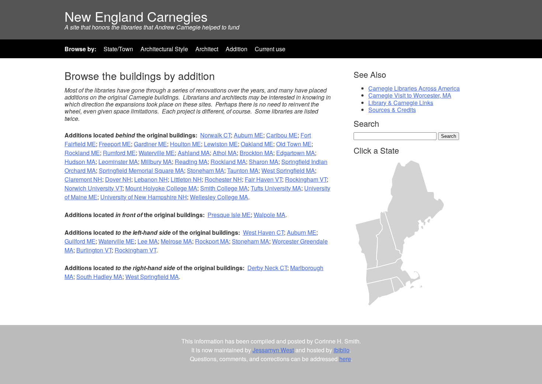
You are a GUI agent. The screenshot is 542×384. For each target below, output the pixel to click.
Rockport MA (212, 241)
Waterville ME (157, 153)
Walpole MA (269, 214)
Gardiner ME (150, 144)
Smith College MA (224, 188)
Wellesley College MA (219, 197)
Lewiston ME (221, 144)
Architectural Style (164, 49)
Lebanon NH (151, 179)
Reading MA (191, 161)
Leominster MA (118, 161)
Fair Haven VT (263, 179)
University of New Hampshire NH (143, 197)
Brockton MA (256, 153)
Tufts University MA (276, 188)
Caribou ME (282, 135)
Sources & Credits (392, 109)
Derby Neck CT (267, 267)
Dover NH (118, 179)
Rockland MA (228, 161)
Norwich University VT (93, 188)
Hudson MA (80, 161)
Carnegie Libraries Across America (414, 88)
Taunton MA (242, 170)
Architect (206, 49)
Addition (236, 49)
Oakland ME (257, 144)
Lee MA (148, 241)
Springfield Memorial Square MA (141, 170)
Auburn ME (248, 135)
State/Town (118, 49)
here (345, 359)
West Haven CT (263, 232)
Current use (270, 49)
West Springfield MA (288, 170)
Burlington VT (94, 250)
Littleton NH (186, 179)
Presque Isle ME (229, 214)
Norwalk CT (215, 135)
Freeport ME (115, 144)
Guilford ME (80, 241)
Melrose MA (176, 241)
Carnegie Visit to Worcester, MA (409, 95)
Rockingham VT (306, 179)
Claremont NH (83, 179)
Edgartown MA (295, 153)
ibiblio (342, 350)
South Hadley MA (99, 276)
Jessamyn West (273, 350)
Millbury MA (156, 161)
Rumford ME (119, 153)
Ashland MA (194, 153)
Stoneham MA (205, 170)
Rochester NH (223, 179)
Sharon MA (263, 161)
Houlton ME (185, 144)
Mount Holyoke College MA (161, 188)
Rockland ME (82, 153)
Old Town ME (294, 144)
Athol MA (225, 153)
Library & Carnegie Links (400, 102)
